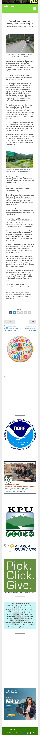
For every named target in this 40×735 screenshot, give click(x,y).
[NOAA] (20, 434)
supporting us (9, 294)
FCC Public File (10, 733)
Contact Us (19, 733)
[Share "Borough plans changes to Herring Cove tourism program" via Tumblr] (22, 313)
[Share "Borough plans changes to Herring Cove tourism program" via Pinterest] (25, 313)
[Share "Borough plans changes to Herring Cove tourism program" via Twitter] (14, 313)
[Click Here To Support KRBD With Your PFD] (20, 575)
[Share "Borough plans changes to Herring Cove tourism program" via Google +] (18, 313)
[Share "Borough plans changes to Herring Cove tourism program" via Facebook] (11, 313)
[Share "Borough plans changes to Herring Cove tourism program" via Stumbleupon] (29, 313)
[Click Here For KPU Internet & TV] (20, 521)
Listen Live (8, 6)
